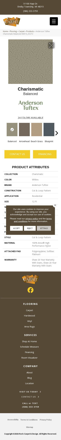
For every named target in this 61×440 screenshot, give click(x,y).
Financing (29, 352)
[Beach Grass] (36, 129)
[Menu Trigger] (54, 21)
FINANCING (44, 154)
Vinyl (29, 321)
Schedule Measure (29, 346)
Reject (30, 228)
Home (5, 31)
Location (29, 383)
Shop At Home (29, 341)
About (30, 372)
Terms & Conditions (29, 420)
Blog (29, 377)
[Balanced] (12, 129)
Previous (4, 128)
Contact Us (17, 154)
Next (56, 128)
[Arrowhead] (24, 129)
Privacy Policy (46, 420)
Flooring (13, 31)
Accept (16, 228)
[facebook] (30, 290)
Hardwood (29, 315)
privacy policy (31, 218)
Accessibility (12, 420)
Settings (44, 228)
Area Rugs (29, 326)
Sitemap (29, 427)
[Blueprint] (49, 129)
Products (30, 31)
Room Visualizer (29, 357)
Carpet (21, 31)
